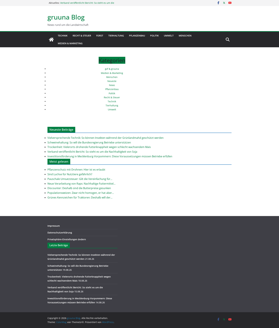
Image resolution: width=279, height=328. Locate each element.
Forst (99, 35)
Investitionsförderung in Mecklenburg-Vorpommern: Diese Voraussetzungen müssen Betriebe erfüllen (109, 156)
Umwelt (169, 35)
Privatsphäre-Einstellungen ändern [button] (66, 239)
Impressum (53, 225)
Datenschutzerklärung (59, 232)
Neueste (111, 81)
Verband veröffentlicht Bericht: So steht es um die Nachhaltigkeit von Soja (92, 151)
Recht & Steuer (82, 35)
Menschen (185, 35)
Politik (154, 35)
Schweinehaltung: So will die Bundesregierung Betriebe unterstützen (89, 142)
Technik (62, 35)
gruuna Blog (66, 17)
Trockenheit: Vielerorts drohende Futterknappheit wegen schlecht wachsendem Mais (99, 147)
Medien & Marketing (70, 43)
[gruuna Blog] (51, 39)
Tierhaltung (116, 35)
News (112, 85)
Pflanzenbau (137, 35)
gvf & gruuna (112, 68)
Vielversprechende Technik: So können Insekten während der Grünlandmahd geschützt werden (105, 138)
